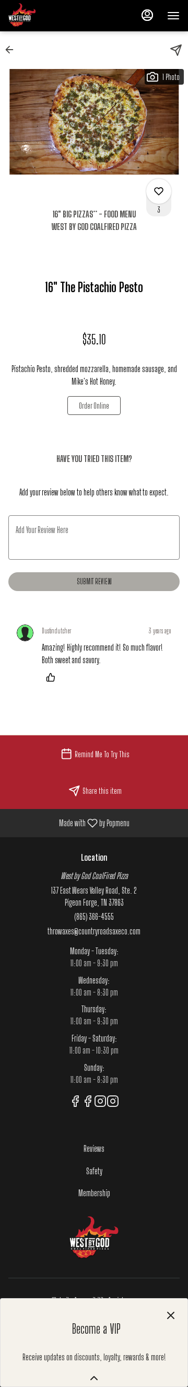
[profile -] (147, 15)
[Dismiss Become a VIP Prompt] (170, 1315)
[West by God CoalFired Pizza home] (55, 16)
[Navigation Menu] (173, 16)
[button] (12, 50)
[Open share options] (176, 50)
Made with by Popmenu (69, 822)
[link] (94, 405)
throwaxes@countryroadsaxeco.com (94, 931)
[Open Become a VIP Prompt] (94, 1378)
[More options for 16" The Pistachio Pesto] (158, 191)
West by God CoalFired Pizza (94, 1238)
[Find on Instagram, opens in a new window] (100, 1102)
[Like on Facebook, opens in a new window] (75, 1102)
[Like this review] (53, 677)
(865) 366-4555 (94, 916)
